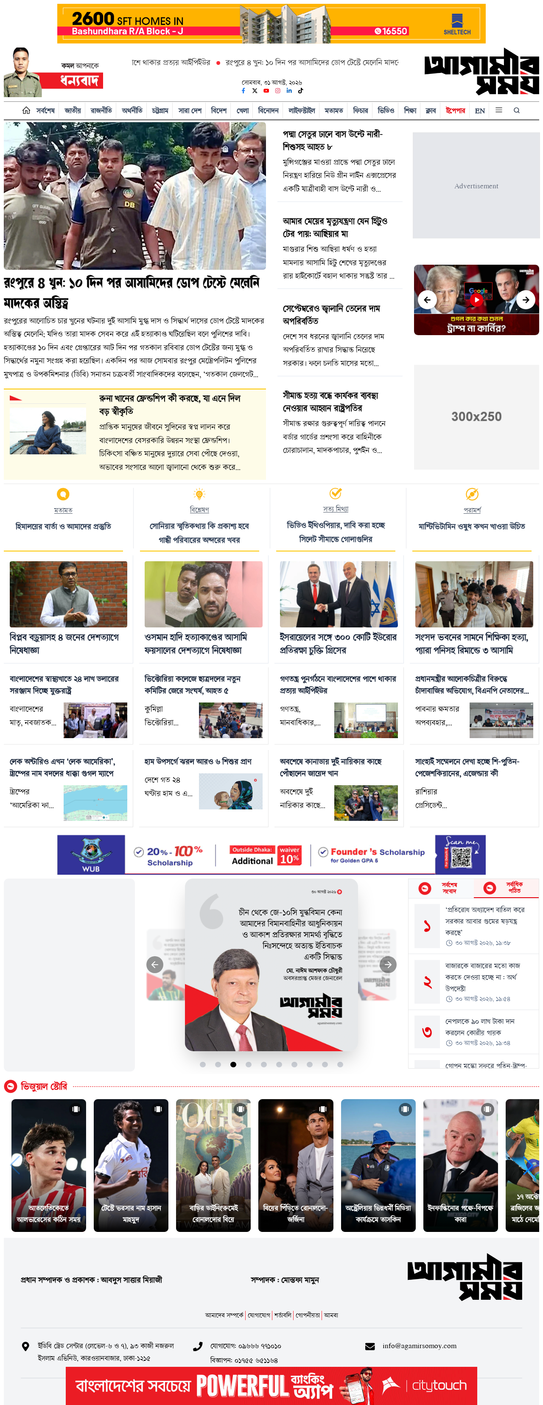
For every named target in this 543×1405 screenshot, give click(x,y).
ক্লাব (431, 110)
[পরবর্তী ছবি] (388, 965)
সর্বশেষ (45, 110)
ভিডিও (386, 110)
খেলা (243, 110)
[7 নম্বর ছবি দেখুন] (294, 1064)
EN (480, 110)
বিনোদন (268, 110)
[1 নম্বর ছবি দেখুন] (203, 1064)
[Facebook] (243, 91)
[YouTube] (266, 91)
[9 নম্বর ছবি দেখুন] (325, 1064)
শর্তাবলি (282, 1315)
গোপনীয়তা (308, 1315)
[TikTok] (301, 91)
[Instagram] (278, 91)
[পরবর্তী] (525, 299)
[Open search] (517, 110)
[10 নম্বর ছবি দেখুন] (340, 1064)
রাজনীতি (101, 110)
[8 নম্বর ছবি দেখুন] (310, 1064)
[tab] (441, 888)
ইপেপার (455, 110)
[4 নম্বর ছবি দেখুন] (249, 1064)
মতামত (334, 110)
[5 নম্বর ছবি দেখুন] (264, 1064)
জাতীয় (73, 110)
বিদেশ (219, 110)
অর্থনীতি (132, 110)
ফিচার (360, 110)
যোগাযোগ (259, 1315)
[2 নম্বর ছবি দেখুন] (218, 1064)
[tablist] (474, 888)
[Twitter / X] (255, 91)
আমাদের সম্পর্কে (224, 1315)
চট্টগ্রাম (160, 110)
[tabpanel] (474, 983)
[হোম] (24, 110)
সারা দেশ (190, 110)
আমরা (331, 1315)
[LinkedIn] (289, 91)
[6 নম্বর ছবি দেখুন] (279, 1064)
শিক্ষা (410, 110)
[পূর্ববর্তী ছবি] (155, 965)
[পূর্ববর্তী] (427, 299)
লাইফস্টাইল (302, 110)
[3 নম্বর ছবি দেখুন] (233, 1064)
